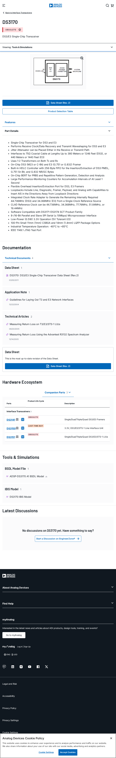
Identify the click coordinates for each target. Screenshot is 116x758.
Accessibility (8, 696)
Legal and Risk (9, 684)
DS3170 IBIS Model (20, 496)
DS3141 (11, 419)
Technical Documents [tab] (19, 258)
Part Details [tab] (11, 130)
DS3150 (11, 428)
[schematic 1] (58, 72)
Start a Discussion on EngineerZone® (55, 538)
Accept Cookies (68, 752)
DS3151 (11, 437)
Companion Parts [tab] (56, 392)
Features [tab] (10, 122)
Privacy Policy (9, 708)
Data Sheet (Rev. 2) (60, 102)
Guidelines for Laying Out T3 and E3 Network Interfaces (41, 299)
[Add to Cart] (22, 419)
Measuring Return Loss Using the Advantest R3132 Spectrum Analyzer (49, 334)
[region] (58, 745)
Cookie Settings (10, 732)
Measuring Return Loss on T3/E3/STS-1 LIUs (35, 324)
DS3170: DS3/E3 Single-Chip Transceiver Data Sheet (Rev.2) (44, 275)
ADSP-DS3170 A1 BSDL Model (27, 476)
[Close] (111, 738)
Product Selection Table (60, 111)
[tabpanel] (58, 186)
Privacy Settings (10, 720)
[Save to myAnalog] (17, 419)
